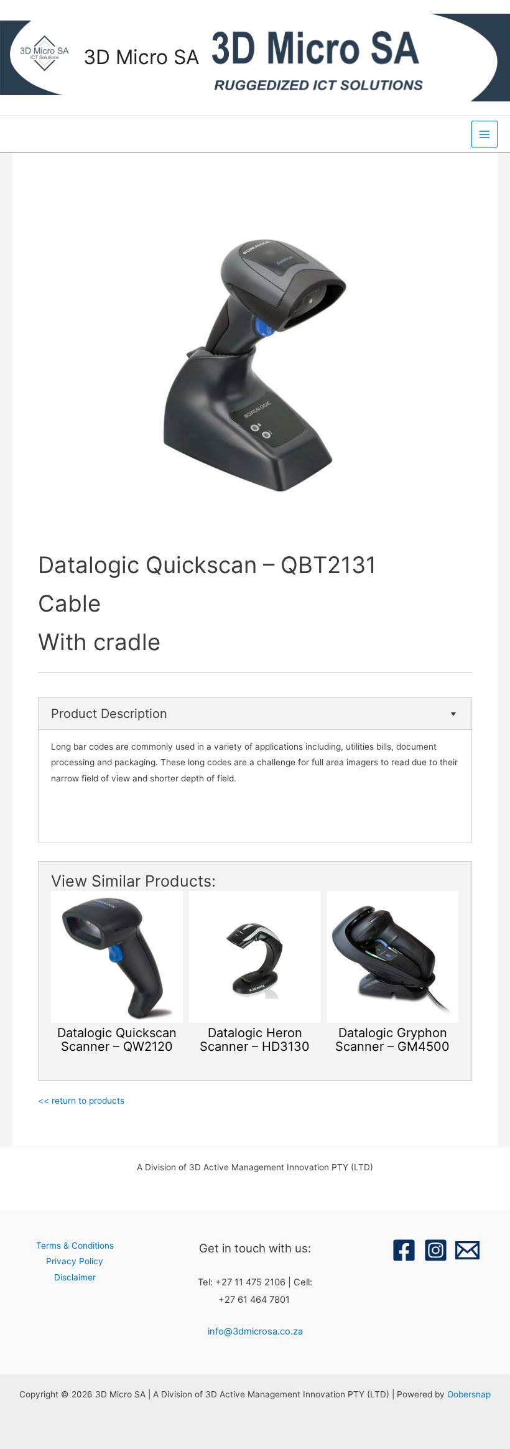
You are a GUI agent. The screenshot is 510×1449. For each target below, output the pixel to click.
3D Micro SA (141, 57)
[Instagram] (436, 1250)
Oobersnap (469, 1394)
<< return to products (81, 1101)
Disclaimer (75, 1277)
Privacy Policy (74, 1261)
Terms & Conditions (75, 1246)
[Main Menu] (484, 134)
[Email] (467, 1250)
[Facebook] (404, 1250)
